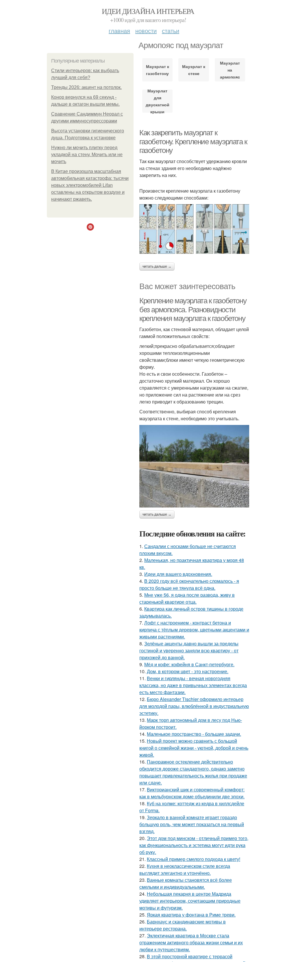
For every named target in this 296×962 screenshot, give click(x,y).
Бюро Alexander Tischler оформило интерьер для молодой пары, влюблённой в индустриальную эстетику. (194, 706)
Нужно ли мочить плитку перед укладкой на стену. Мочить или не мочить (87, 154)
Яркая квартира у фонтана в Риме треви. (191, 914)
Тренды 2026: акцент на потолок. (86, 87)
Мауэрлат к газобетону (157, 69)
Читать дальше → (157, 266)
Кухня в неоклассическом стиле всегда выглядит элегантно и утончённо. (184, 869)
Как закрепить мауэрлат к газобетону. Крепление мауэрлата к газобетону (193, 141)
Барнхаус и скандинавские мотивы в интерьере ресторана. (182, 925)
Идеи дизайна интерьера (148, 11)
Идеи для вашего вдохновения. (178, 574)
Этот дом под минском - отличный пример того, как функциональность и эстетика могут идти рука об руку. (193, 845)
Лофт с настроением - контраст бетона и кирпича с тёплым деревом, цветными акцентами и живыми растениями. (194, 629)
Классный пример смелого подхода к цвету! (193, 859)
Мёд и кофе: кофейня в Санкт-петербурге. (189, 664)
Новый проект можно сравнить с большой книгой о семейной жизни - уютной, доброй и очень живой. (193, 748)
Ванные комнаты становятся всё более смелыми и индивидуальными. (185, 883)
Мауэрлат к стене (193, 69)
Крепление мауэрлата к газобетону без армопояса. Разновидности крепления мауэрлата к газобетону (192, 309)
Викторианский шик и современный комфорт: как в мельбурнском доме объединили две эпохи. (192, 793)
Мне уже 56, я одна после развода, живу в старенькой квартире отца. (187, 598)
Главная (119, 30)
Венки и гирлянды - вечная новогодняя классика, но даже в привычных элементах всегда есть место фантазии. (193, 685)
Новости (146, 30)
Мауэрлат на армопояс (230, 70)
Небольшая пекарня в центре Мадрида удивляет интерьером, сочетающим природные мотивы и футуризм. (189, 900)
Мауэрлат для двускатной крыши (157, 101)
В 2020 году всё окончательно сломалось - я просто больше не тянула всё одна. (189, 584)
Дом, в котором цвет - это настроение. (187, 671)
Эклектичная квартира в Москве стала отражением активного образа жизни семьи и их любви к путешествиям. (191, 942)
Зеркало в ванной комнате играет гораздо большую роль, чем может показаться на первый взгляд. (191, 824)
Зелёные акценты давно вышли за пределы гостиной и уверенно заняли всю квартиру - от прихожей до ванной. (188, 650)
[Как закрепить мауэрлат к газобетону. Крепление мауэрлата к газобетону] (194, 229)
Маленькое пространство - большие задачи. (194, 734)
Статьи (170, 30)
